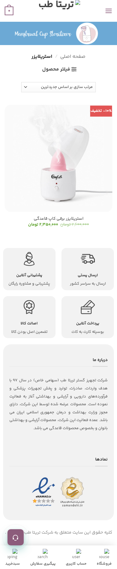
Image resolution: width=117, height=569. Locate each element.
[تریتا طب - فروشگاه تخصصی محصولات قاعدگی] (58, 11)
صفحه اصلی (72, 57)
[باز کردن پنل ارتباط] (15, 537)
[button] (108, 10)
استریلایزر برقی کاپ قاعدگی (59, 219)
